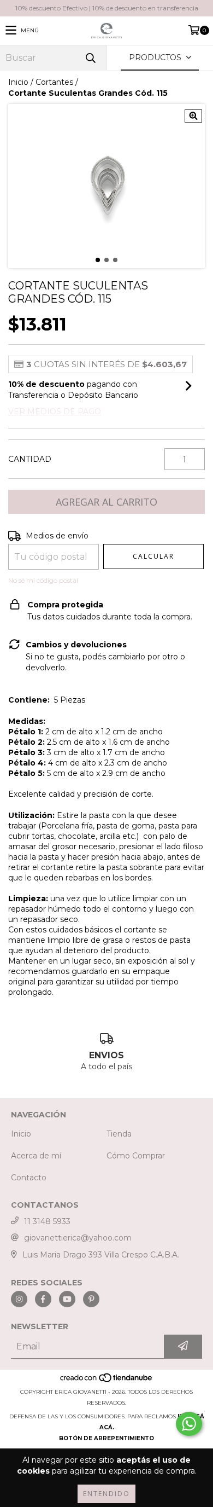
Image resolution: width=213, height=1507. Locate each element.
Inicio (18, 82)
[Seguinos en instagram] (19, 1299)
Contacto (28, 1178)
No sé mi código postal (43, 580)
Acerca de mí (36, 1156)
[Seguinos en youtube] (67, 1299)
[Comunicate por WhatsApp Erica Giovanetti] (189, 1424)
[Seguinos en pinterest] (91, 1299)
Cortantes (54, 82)
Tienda (119, 1134)
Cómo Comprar (135, 1156)
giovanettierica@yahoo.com (78, 1238)
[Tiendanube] (107, 1380)
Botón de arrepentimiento (106, 1438)
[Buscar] (90, 57)
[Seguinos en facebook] (43, 1299)
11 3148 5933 (47, 1221)
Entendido (106, 1493)
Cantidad (29, 459)
